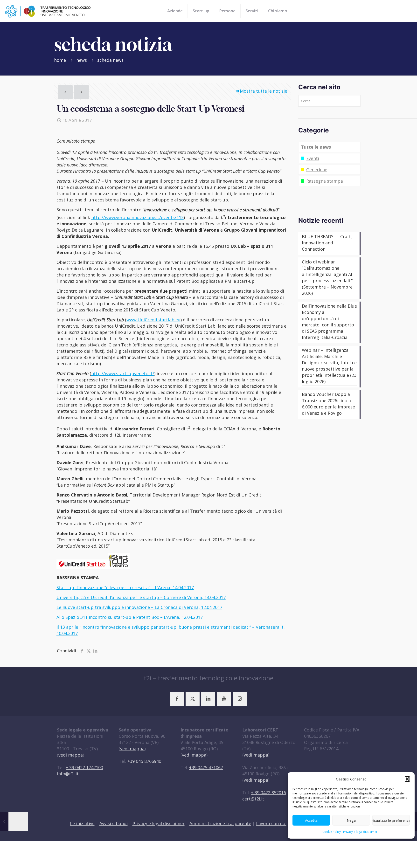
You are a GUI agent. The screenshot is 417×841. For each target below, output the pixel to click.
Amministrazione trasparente (220, 823)
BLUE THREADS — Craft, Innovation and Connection (327, 243)
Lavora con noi (271, 823)
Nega (351, 820)
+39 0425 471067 (206, 767)
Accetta (311, 820)
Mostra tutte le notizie (263, 91)
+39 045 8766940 (144, 761)
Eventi (312, 158)
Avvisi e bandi (113, 823)
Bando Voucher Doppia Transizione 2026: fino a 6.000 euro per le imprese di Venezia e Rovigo (328, 403)
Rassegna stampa (324, 181)
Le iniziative (82, 823)
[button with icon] (177, 699)
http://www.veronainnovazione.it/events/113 (137, 217)
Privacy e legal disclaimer (360, 832)
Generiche (316, 169)
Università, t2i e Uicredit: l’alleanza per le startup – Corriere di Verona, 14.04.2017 (141, 597)
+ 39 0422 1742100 (84, 767)
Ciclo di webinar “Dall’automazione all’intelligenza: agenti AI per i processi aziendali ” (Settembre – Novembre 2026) (327, 277)
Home (60, 60)
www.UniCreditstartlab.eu (153, 320)
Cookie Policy (331, 832)
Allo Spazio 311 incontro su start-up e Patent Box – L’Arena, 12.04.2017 (129, 617)
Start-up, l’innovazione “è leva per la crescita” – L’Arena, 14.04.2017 (125, 587)
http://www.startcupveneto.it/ (122, 373)
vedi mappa (70, 755)
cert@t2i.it (253, 799)
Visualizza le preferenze (391, 820)
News (81, 60)
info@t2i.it (68, 774)
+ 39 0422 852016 (268, 792)
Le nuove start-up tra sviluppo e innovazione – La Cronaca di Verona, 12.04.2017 (139, 607)
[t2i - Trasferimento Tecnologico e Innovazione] (48, 11)
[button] (407, 779)
